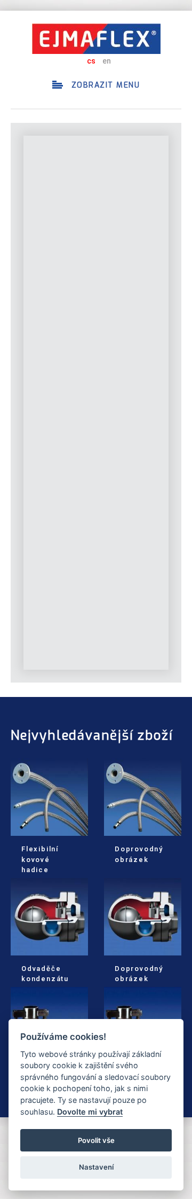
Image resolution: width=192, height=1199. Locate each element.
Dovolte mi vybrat (90, 1111)
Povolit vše (96, 1140)
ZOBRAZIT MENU (104, 85)
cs (91, 61)
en (106, 61)
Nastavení (96, 1167)
